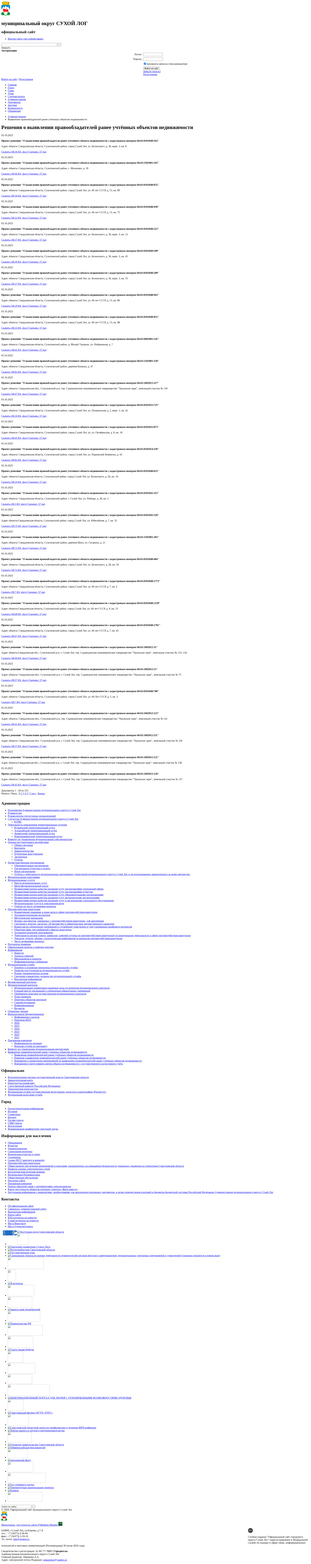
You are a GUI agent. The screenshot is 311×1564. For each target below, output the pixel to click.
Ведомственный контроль (22, 982)
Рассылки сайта (16, 1180)
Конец (41, 793)
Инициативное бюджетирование (26, 1014)
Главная (12, 84)
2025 (16, 1025)
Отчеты (18, 859)
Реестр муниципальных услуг (30, 883)
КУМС (18, 821)
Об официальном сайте (21, 1206)
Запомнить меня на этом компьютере (166, 63)
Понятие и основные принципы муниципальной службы (46, 967)
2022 (16, 1034)
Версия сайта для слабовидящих (25, 38)
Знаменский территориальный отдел (34, 833)
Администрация (17, 99)
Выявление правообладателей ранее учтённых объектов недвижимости (54, 1055)
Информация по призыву (28, 1043)
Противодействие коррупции (24, 909)
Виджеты (19, 1008)
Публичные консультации (28, 854)
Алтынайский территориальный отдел (35, 830)
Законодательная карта (20, 1080)
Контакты (19, 848)
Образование (15, 1142)
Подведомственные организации (26, 862)
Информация (15, 950)
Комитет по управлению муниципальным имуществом (38, 1049)
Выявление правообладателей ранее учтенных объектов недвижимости (47, 1052)
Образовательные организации (31, 865)
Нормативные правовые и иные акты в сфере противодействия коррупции (55, 912)
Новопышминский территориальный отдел (38, 836)
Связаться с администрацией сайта (27, 1209)
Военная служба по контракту (30, 1046)
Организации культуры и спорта (32, 868)
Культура (13, 1145)
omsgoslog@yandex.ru (55, 1559)
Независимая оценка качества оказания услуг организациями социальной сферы (59, 888)
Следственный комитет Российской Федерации (34, 1086)
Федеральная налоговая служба (25, 1094)
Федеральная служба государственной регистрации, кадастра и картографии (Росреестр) (57, 1091)
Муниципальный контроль (23, 985)
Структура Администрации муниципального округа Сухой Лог (43, 819)
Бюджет (12, 1117)
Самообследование (24, 1002)
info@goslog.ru (21, 1539)
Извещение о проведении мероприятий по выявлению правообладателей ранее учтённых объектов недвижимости (78, 1060)
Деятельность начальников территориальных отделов (37, 824)
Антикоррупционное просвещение (33, 932)
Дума (11, 93)
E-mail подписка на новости (23, 1220)
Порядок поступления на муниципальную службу (42, 970)
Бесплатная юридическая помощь (26, 1171)
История (12, 1111)
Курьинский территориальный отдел (34, 827)
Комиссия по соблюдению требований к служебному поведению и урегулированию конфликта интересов (73, 926)
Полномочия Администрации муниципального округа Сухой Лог (44, 810)
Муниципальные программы (24, 877)
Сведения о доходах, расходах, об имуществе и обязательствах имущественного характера (64, 923)
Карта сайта (14, 1214)
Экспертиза (20, 856)
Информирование (24, 1005)
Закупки (12, 105)
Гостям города (15, 1120)
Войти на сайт (9, 79)
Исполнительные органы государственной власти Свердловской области (48, 1077)
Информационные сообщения (30, 961)
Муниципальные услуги (21, 880)
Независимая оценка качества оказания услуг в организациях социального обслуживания (64, 900)
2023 (16, 1031)
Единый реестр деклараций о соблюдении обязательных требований (52, 990)
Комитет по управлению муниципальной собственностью (40, 839)
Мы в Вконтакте (17, 1223)
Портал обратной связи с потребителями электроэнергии (39, 1186)
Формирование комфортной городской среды (33, 1129)
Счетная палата (16, 96)
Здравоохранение (17, 1148)
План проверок (22, 996)
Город (11, 87)
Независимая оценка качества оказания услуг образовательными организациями (59, 894)
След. (33, 793)
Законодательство (24, 851)
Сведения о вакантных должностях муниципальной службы (47, 976)
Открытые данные (18, 1011)
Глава (11, 90)
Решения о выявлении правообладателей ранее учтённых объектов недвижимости (60, 1057)
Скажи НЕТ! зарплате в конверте (26, 1160)
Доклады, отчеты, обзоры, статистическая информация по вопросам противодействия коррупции (68, 938)
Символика (14, 1114)
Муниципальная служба (21, 964)
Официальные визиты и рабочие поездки (31, 947)
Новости (19, 953)
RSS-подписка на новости (22, 1217)
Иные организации (24, 871)
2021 (16, 1037)
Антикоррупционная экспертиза (32, 915)
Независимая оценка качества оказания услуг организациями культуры (53, 891)
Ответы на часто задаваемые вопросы (35, 906)
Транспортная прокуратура (23, 1089)
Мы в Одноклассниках (20, 1226)
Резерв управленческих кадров (31, 973)
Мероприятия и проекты (27, 958)
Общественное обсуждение (23, 1177)
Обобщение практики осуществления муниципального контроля (50, 993)
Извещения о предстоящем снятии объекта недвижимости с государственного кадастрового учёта (68, 1063)
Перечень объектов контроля (30, 999)
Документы (14, 102)
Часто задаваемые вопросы (29, 941)
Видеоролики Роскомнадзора (24, 1174)
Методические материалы (28, 918)
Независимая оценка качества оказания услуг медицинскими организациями (57, 897)
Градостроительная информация (25, 1108)
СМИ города (15, 1123)
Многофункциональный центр (31, 886)
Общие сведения (23, 845)
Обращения (14, 111)
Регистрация (150, 74)
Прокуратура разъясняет (21, 1083)
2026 (16, 1023)
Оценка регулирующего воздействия (28, 842)
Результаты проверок (19, 944)
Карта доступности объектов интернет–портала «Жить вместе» (43, 1189)
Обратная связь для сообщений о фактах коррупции (43, 929)
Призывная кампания (20, 1040)
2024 (16, 1028)
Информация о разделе (27, 1017)
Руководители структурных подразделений (32, 816)
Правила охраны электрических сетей (29, 1169)
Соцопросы (14, 1157)
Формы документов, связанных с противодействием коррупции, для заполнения (59, 921)
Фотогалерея (15, 1126)
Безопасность (15, 108)
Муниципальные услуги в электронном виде (39, 903)
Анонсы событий (24, 955)
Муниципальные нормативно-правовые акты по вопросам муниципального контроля (61, 988)
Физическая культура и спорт (24, 1154)
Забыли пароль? (152, 71)
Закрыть (5, 47)
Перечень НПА (22, 1020)
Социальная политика (20, 1151)
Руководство (15, 813)
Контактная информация (28, 979)
